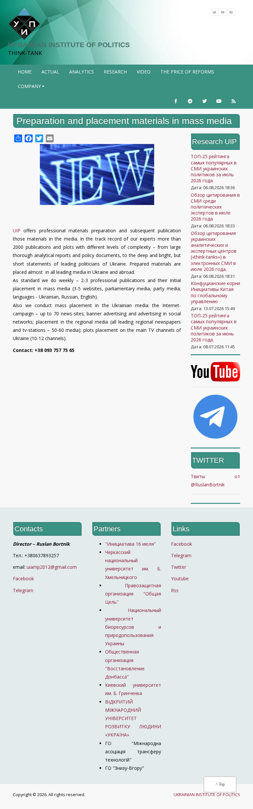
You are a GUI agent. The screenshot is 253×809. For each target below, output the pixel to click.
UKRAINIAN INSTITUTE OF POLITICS (69, 44)
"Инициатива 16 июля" (130, 544)
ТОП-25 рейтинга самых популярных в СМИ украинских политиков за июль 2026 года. (214, 168)
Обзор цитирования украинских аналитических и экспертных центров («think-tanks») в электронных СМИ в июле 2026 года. (214, 251)
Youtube (180, 578)
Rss (175, 590)
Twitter (178, 567)
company (32, 88)
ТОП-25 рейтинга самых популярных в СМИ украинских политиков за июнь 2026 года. (214, 327)
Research (115, 72)
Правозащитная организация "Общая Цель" (133, 593)
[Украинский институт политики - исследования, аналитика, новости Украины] (24, 24)
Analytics (81, 72)
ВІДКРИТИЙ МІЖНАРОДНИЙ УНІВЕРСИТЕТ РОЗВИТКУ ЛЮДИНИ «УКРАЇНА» (133, 718)
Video (144, 72)
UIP (16, 230)
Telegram (23, 590)
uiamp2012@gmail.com (52, 567)
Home (25, 72)
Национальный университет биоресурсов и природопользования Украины (133, 627)
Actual (50, 72)
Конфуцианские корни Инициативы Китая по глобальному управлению (215, 292)
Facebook (23, 578)
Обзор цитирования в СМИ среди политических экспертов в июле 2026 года (215, 207)
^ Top (220, 784)
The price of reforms (187, 72)
